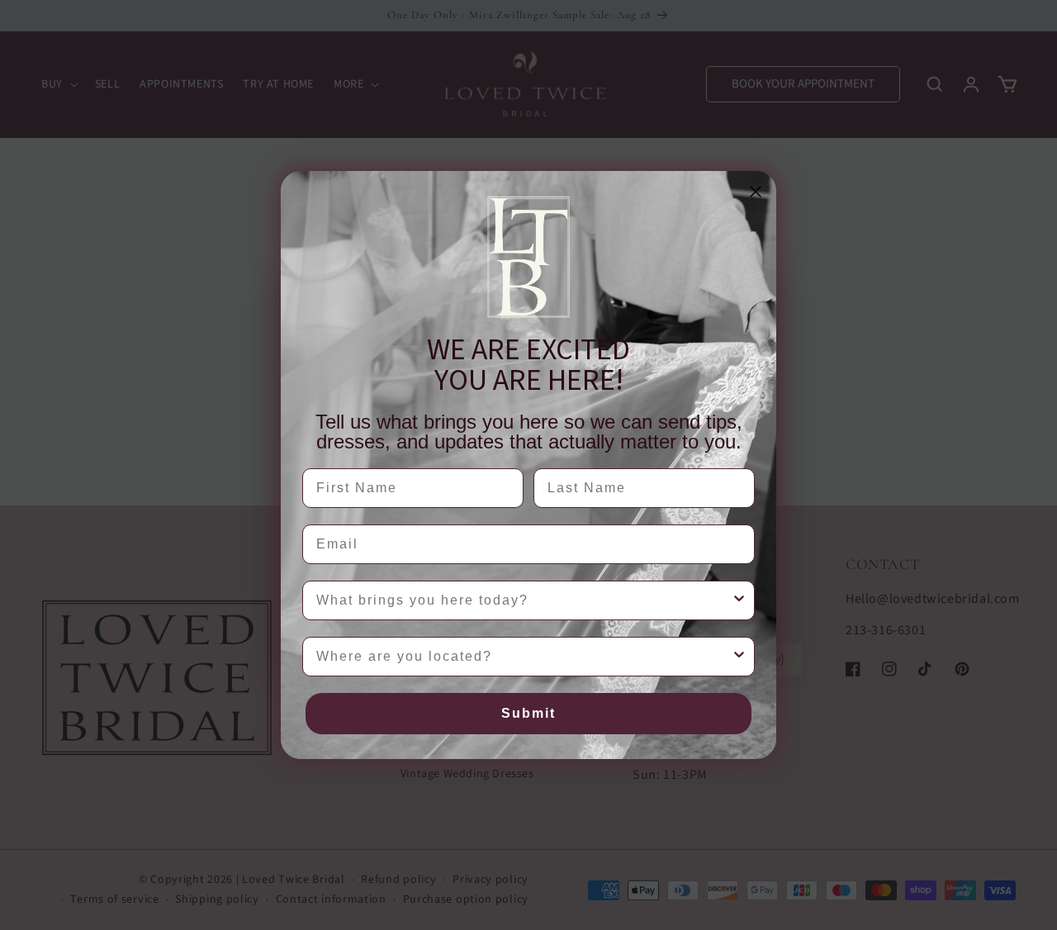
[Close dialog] (755, 191)
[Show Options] (739, 600)
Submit (528, 713)
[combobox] (523, 600)
